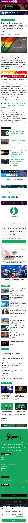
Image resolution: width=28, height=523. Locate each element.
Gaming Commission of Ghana (11, 55)
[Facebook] (3, 197)
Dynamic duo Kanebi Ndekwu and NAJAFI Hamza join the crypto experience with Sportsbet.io (20, 414)
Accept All (14, 520)
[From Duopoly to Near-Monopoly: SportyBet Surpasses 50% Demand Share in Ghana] (5, 152)
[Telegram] (14, 197)
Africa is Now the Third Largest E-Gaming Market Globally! (6, 395)
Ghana (7, 17)
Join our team (4, 468)
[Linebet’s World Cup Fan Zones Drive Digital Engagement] (5, 297)
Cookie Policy (19, 516)
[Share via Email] (17, 197)
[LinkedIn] (9, 197)
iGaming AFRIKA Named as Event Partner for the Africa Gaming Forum (18, 133)
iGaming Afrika (6, 34)
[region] (14, 515)
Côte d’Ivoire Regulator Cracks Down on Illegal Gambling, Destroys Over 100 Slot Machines (13, 105)
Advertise (3, 461)
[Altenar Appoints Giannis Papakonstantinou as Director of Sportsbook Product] (5, 304)
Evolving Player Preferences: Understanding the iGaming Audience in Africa (20, 396)
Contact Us (3, 473)
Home (3, 17)
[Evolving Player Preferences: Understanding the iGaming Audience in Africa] (21, 388)
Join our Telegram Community (15, 179)
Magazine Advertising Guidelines (8, 464)
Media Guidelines (5, 466)
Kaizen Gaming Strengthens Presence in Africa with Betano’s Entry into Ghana (18, 161)
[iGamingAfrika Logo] (9, 7)
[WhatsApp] (12, 197)
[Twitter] (6, 197)
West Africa (12, 19)
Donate (2, 470)
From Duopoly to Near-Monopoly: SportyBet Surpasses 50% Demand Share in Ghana (18, 152)
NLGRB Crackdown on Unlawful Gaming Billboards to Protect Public (18, 290)
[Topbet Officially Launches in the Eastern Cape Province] (5, 343)
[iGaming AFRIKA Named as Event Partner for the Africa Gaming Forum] (5, 133)
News (7, 19)
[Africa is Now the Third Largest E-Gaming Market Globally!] (7, 388)
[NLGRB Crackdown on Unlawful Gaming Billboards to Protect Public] (5, 290)
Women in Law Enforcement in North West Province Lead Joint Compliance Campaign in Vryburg (18, 320)
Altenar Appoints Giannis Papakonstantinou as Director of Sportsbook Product (18, 304)
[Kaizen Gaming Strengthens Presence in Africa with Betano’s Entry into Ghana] (5, 161)
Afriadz (24, 504)
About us (3, 459)
